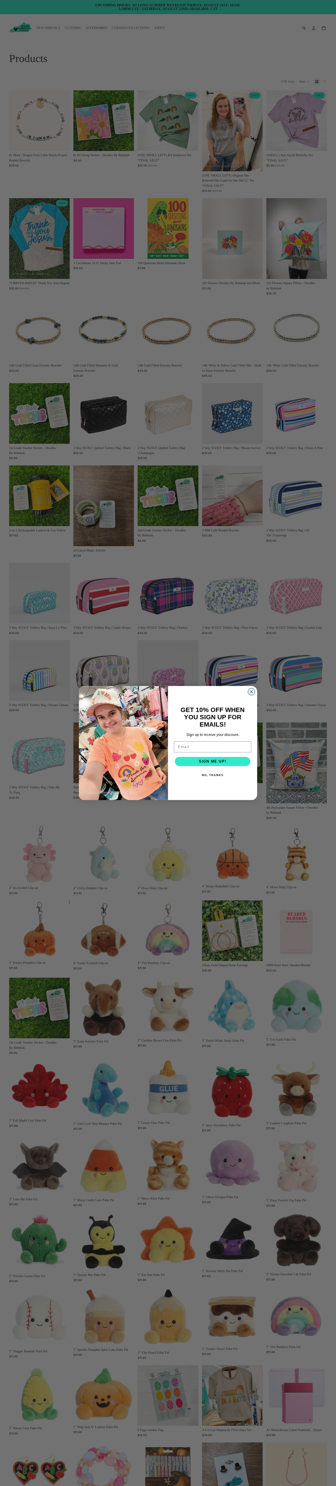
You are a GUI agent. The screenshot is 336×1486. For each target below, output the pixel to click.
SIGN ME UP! (213, 761)
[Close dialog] (251, 691)
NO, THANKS (213, 775)
